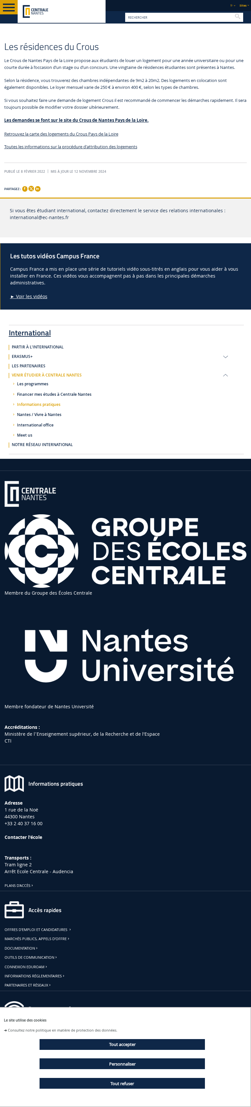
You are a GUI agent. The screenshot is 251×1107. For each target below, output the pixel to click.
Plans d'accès (17, 885)
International (30, 331)
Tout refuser (122, 1083)
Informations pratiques (38, 404)
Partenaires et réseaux (26, 985)
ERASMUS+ (22, 356)
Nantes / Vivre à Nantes (39, 414)
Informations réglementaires (33, 976)
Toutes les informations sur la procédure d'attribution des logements (70, 147)
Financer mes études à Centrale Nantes (54, 394)
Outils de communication (29, 957)
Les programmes (32, 384)
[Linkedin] (37, 188)
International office (35, 425)
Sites (243, 5)
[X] (31, 187)
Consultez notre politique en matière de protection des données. (62, 1030)
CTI (8, 741)
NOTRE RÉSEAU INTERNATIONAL (42, 444)
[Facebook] (24, 188)
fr (231, 5)
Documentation (20, 948)
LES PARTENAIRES (28, 366)
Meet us (24, 435)
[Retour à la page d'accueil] (61, 11)
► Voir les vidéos (28, 296)
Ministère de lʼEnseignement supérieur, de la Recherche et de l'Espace (82, 734)
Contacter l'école (23, 837)
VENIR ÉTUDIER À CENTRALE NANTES (47, 375)
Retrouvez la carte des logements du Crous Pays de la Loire (61, 134)
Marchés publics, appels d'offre (36, 939)
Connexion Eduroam (24, 967)
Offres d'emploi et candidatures (36, 929)
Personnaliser (122, 1064)
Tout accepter (122, 1044)
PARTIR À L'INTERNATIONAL (38, 347)
